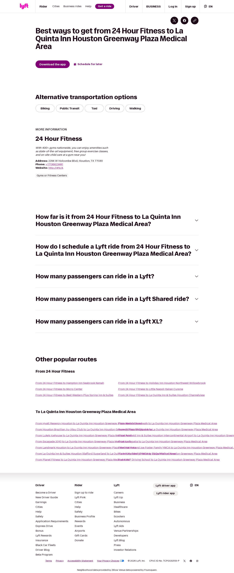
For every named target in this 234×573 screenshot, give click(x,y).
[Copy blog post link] (195, 20)
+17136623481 (54, 164)
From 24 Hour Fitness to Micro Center (58, 389)
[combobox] (208, 6)
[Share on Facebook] (184, 20)
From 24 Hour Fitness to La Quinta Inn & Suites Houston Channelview (161, 395)
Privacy (60, 560)
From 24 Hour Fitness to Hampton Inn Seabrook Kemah (69, 383)
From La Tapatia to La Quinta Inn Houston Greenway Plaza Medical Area (162, 441)
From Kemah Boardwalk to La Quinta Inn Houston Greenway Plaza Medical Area (167, 423)
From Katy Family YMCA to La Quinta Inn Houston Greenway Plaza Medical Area (167, 453)
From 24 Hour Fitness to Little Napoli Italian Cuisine (150, 389)
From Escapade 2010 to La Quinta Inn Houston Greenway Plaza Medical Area (83, 441)
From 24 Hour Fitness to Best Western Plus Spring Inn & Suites (74, 395)
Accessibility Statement (80, 560)
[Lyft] (24, 6)
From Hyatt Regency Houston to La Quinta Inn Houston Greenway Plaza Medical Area (88, 423)
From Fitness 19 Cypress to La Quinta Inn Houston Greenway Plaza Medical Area (168, 429)
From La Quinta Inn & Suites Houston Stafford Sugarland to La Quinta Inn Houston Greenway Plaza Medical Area (105, 453)
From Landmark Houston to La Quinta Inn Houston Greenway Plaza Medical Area (85, 447)
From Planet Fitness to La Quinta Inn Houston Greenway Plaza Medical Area (82, 460)
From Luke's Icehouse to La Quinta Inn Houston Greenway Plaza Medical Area (83, 435)
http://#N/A (55, 168)
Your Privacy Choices (108, 560)
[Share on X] (174, 20)
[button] (117, 220)
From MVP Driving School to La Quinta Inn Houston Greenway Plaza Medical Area (169, 460)
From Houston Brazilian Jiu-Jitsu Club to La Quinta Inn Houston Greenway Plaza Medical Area (93, 429)
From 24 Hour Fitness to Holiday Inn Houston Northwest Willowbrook (162, 383)
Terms (48, 560)
